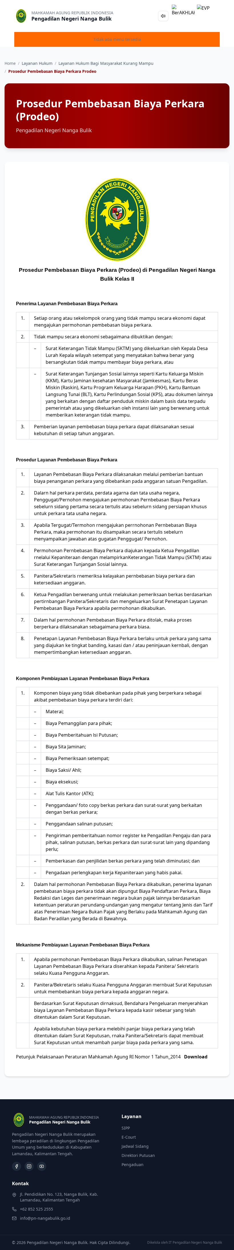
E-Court (129, 1137)
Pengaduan (133, 1164)
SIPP (126, 1128)
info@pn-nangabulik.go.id (45, 1218)
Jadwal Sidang (135, 1146)
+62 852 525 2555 (36, 1209)
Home (10, 63)
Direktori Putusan (138, 1155)
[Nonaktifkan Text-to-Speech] (163, 16)
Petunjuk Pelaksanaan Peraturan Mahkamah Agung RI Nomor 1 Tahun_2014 (111, 1057)
